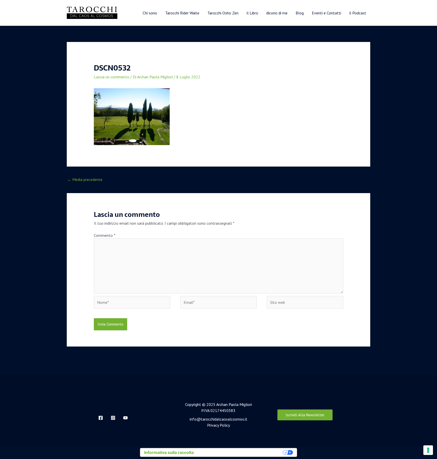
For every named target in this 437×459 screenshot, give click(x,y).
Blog (300, 12)
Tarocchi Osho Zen (222, 12)
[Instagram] (113, 418)
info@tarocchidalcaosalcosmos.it (218, 419)
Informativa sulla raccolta (169, 452)
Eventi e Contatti (326, 12)
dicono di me (277, 12)
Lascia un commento (111, 76)
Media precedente (84, 179)
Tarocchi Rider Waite (182, 12)
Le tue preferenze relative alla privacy (241, 452)
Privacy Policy (218, 425)
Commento (104, 235)
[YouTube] (125, 418)
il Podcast (357, 12)
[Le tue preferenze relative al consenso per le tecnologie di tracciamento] (428, 450)
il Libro (252, 12)
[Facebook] (100, 418)
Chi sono (150, 12)
